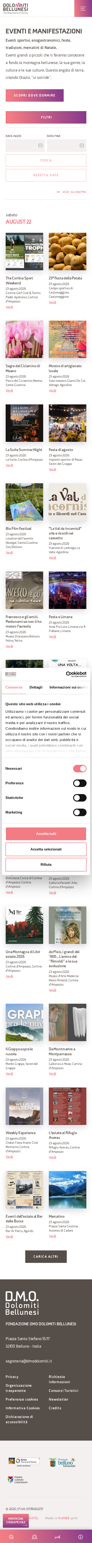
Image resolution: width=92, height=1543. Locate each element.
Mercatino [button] (56, 1217)
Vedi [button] (9, 308)
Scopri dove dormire (34, 95)
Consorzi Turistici (63, 1391)
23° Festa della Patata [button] (65, 278)
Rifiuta (46, 864)
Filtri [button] (46, 117)
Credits (55, 1408)
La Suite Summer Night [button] (24, 450)
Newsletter (58, 1400)
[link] (16, 1521)
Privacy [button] (12, 1377)
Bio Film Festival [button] (18, 529)
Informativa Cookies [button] (23, 1408)
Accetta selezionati (46, 849)
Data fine (53, 136)
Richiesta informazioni (59, 1379)
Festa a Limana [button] (60, 617)
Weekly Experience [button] (21, 1133)
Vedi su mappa (74, 192)
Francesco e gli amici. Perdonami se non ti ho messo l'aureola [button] (24, 621)
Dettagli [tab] (35, 687)
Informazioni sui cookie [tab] (69, 687)
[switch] (80, 783)
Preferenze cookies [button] (22, 1400)
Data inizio (13, 136)
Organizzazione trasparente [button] (19, 1388)
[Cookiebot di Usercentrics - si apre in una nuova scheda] (66, 674)
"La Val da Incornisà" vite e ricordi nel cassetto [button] (65, 533)
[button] (15, 8)
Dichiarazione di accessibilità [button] (19, 1419)
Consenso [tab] (13, 687)
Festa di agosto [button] (61, 450)
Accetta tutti (46, 834)
